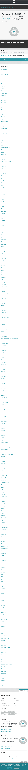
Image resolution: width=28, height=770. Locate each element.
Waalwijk (3, 626)
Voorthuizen (4, 619)
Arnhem (3, 112)
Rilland (2, 520)
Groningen (3, 282)
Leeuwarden (4, 397)
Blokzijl (3, 140)
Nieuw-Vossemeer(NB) (6, 447)
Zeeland (3, 666)
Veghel (2, 602)
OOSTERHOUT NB (5, 482)
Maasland (3, 430)
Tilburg (2, 576)
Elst (2, 241)
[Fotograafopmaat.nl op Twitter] (25, 762)
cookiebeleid (24, 765)
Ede (2, 232)
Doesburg (3, 201)
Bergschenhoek (4, 133)
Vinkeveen (3, 609)
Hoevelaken (3, 333)
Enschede (3, 251)
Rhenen (3, 508)
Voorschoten (4, 617)
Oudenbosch (4, 494)
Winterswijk (4, 650)
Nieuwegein (3, 451)
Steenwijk (3, 567)
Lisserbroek (3, 416)
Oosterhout (3, 480)
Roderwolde (4, 525)
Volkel (2, 614)
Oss (2, 489)
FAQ (15, 703)
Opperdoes (3, 484)
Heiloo (2, 307)
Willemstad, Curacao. (6, 647)
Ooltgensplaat (4, 475)
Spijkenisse (3, 560)
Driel (2, 218)
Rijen (2, 510)
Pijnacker (3, 499)
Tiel (2, 574)
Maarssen (3, 425)
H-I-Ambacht (4, 286)
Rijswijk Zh (3, 517)
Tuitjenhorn (3, 583)
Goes (2, 274)
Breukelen (3, 154)
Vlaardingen (4, 612)
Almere (2, 90)
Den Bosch (3, 190)
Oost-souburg (4, 477)
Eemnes (3, 234)
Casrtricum (3, 164)
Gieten (2, 270)
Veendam (3, 595)
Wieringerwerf (4, 642)
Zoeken (3, 700)
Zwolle (2, 685)
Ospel (2, 487)
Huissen (3, 357)
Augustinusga (4, 116)
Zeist (2, 668)
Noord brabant (4, 458)
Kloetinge (3, 371)
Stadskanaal (4, 562)
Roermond (3, 529)
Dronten (3, 220)
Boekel (2, 142)
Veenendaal (3, 598)
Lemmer (3, 407)
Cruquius (3, 171)
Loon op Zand (4, 421)
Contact (16, 698)
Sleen (2, 550)
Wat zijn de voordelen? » (6, 748)
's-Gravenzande (4, 69)
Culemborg (3, 173)
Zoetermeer (3, 673)
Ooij (2, 473)
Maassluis (3, 433)
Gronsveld (3, 284)
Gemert (2, 267)
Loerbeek (3, 418)
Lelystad (3, 404)
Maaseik (3, 428)
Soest (2, 555)
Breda (2, 152)
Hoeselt (3, 331)
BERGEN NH (4, 131)
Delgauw (3, 187)
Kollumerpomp (4, 374)
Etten (2, 256)
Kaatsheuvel (4, 364)
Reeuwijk (3, 506)
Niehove (3, 444)
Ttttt (2, 579)
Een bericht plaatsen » (6, 731)
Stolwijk (3, 569)
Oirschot (3, 468)
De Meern (3, 182)
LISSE (2, 414)
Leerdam (3, 395)
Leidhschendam (4, 402)
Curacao (3, 175)
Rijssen (2, 513)
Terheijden (3, 572)
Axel (2, 119)
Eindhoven (3, 239)
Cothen (2, 168)
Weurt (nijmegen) (5, 638)
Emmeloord (3, 244)
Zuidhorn (3, 675)
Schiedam (3, 541)
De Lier (2, 180)
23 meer (14, 56)
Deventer (3, 194)
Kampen (3, 366)
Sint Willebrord (4, 546)
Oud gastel (3, 491)
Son (2, 558)
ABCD (2, 81)
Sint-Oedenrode (4, 548)
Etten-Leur (3, 258)
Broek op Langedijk (5, 156)
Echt (2, 230)
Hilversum (3, 326)
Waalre (2, 624)
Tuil (2, 581)
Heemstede (3, 298)
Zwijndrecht (3, 683)
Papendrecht (4, 496)
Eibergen (3, 237)
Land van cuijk (4, 385)
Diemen (3, 197)
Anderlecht (3, 102)
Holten (2, 340)
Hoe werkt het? (5, 705)
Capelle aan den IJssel (6, 161)
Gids (15, 705)
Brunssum (3, 159)
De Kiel (2, 178)
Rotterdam (3, 534)
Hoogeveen (3, 345)
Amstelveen (3, 98)
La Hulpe (3, 383)
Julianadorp (3, 362)
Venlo (2, 607)
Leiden (2, 399)
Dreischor (3, 215)
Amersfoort (3, 95)
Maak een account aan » (6, 746)
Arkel (2, 109)
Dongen (3, 208)
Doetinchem (4, 204)
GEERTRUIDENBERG (5, 263)
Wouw (2, 654)
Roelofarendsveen (5, 527)
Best (2, 135)
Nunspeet (3, 463)
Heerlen (3, 303)
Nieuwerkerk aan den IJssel (7, 454)
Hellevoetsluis (4, 312)
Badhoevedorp (4, 121)
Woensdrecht (4, 652)
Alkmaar (3, 86)
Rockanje (3, 522)
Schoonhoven (4, 543)
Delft (2, 185)
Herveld (3, 324)
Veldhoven (3, 605)
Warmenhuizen (4, 628)
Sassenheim (4, 536)
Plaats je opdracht (6, 18)
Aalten (2, 79)
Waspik (2, 631)
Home (2, 698)
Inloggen (16, 700)
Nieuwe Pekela (4, 449)
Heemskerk (3, 296)
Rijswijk (3, 515)
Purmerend (3, 501)
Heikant (3, 305)
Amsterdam (3, 100)
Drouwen (3, 223)
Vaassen (3, 593)
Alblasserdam (4, 83)
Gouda (2, 279)
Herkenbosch (4, 322)
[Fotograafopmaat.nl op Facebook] (21, 762)
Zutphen (3, 680)
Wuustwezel (4, 657)
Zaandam (3, 661)
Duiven (2, 227)
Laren (2, 390)
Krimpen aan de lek (5, 376)
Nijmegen (3, 456)
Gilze (2, 272)
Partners (3, 708)
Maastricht (3, 435)
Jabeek (2, 359)
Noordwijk (3, 461)
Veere (2, 600)
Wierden (3, 640)
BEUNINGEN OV (4, 138)
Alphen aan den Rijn (5, 93)
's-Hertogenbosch (5, 74)
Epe (2, 253)
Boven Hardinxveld (5, 147)
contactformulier (5, 756)
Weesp (2, 633)
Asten (2, 114)
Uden (2, 586)
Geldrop (3, 265)
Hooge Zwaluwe (4, 343)
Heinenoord (3, 310)
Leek (2, 392)
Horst (2, 352)
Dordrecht (3, 211)
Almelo (2, 88)
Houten (2, 355)
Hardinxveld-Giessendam (6, 293)
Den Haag (3, 192)
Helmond (3, 315)
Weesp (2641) (4, 635)
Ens (2, 248)
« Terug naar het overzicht (7, 7)
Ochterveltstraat (4, 466)
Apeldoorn (3, 105)
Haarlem (3, 289)
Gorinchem (3, 277)
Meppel (2, 440)
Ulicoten (3, 588)
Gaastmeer (3, 260)
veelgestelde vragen (12, 758)
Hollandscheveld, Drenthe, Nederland (9, 338)
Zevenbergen (4, 671)
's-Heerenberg (4, 72)
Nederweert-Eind (5, 442)
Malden (2, 437)
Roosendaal (3, 532)
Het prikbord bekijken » (6, 729)
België (2, 126)
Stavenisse (3, 565)
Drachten (3, 213)
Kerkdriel (3, 369)
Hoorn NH (3, 350)
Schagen (3, 539)
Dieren (2, 199)
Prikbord (3, 703)
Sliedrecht (3, 553)
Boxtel (2, 149)
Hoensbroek (4, 329)
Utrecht (2, 591)
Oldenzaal (3, 470)
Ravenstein (3, 503)
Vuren (2, 621)
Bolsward (3, 145)
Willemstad (3, 645)
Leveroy (3, 411)
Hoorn (2, 348)
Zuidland (3, 678)
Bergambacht (4, 128)
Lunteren (3, 423)
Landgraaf (3, 388)
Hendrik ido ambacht (5, 317)
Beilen (2, 123)
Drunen (2, 225)
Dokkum (3, 206)
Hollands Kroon (4, 336)
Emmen (3, 246)
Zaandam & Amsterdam (6, 664)
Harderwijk (3, 291)
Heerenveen (3, 300)
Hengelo (3, 319)
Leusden (3, 409)
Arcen (2, 107)
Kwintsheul (3, 378)
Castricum (3, 166)
